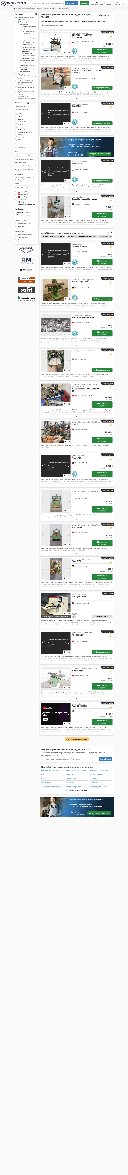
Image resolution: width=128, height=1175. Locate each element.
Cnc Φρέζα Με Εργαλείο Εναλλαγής (53, 770)
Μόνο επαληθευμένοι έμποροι (27, 241)
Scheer (21, 137)
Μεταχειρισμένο (23, 215)
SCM (20, 114)
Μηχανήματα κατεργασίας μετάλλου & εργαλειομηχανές (27, 76)
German (44, 778)
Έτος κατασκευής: (20, 162)
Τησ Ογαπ (93, 778)
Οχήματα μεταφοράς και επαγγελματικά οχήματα (25, 82)
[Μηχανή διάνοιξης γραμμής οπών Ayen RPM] (55, 569)
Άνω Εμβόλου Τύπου (48, 782)
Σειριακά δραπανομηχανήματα (29, 27)
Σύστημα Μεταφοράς (97, 774)
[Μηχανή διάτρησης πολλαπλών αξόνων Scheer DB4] (55, 535)
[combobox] (26, 187)
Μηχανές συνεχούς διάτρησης (28, 43)
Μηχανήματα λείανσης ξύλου (27, 66)
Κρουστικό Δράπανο (108, 236)
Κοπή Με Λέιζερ (71, 778)
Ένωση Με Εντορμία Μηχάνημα (52, 787)
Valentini (22, 140)
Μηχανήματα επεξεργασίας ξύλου (26, 18)
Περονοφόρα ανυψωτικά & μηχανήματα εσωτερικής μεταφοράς (26, 94)
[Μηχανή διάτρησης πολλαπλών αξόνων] (55, 501)
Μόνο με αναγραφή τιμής (25, 159)
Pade (20, 135)
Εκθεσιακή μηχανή (24, 212)
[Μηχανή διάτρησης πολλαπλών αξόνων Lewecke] (55, 432)
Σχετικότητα (104, 15)
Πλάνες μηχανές (27, 58)
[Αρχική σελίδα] (15, 8)
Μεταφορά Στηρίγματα (73, 787)
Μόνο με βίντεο (23, 237)
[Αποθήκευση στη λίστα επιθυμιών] (111, 35)
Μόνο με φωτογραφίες (26, 234)
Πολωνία (24, 192)
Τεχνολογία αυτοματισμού (26, 88)
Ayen (20, 116)
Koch (20, 127)
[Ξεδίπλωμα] (76, 62)
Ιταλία (23, 202)
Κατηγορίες (70, 774)
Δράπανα (24, 22)
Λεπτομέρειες (103, 616)
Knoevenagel (23, 122)
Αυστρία (24, 199)
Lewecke (21, 129)
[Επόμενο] (69, 43)
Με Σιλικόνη (70, 782)
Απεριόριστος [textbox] (23, 187)
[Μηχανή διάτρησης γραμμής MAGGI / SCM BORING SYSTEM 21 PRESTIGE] (55, 78)
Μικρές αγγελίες (24, 223)
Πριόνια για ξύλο (27, 55)
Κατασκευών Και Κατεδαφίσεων (77, 770)
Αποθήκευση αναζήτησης (77, 739)
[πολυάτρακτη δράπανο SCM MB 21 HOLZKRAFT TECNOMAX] (55, 43)
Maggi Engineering (25, 132)
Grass (20, 119)
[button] (125, 3)
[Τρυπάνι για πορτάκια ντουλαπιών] (55, 361)
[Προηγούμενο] (43, 43)
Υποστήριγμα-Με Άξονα (98, 787)
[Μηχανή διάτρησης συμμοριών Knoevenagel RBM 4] (55, 290)
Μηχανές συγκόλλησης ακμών (27, 62)
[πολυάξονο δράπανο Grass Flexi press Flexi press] (55, 207)
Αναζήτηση (72, 3)
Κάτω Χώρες (25, 197)
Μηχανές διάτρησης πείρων (28, 32)
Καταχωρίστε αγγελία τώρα (99, 154)
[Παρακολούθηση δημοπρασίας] (111, 597)
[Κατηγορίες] (29, 3)
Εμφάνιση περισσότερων (78, 790)
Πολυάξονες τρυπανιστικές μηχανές (29, 38)
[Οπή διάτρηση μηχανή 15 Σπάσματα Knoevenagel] (55, 678)
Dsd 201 (44, 774)
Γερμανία (24, 194)
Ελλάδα (20, 180)
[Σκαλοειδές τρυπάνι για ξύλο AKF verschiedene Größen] (55, 325)
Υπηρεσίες (94, 782)
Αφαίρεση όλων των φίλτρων (54, 25)
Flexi (20, 124)
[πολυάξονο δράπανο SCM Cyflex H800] (55, 604)
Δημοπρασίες (23, 226)
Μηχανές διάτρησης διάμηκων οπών (28, 48)
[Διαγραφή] (67, 21)
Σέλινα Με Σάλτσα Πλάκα (99, 770)
